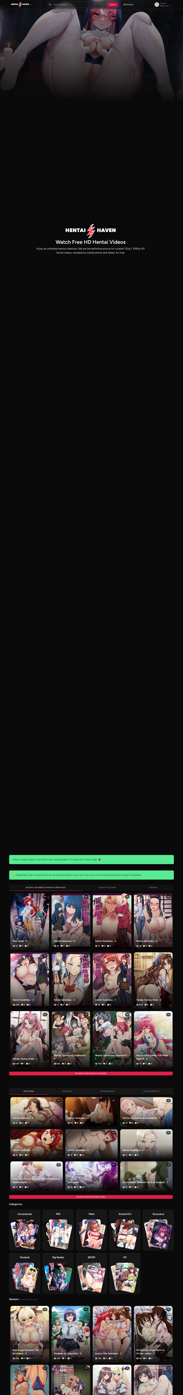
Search (113, 4)
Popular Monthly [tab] (151, 1091)
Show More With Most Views (91, 1197)
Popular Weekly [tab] (107, 1091)
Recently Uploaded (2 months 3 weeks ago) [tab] (45, 888)
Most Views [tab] (28, 1091)
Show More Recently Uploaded (91, 1073)
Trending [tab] (153, 888)
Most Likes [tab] (67, 1091)
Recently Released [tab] (107, 888)
